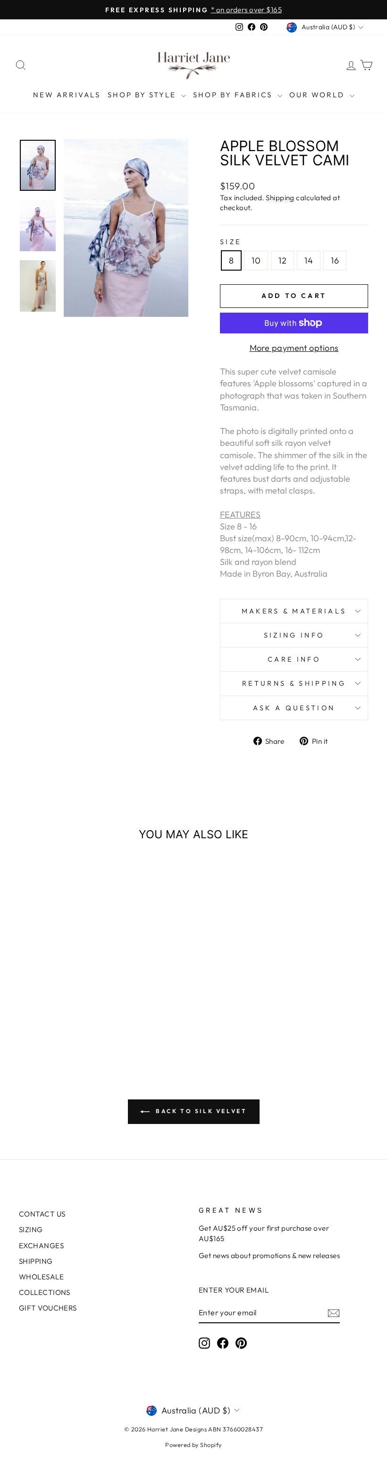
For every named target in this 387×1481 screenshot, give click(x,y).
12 (282, 260)
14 (308, 260)
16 (335, 260)
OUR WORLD (318, 94)
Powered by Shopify (193, 1444)
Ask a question (294, 708)
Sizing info (294, 635)
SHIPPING (36, 1261)
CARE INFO (294, 659)
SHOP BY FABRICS (234, 94)
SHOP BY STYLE (143, 94)
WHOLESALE (41, 1276)
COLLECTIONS (44, 1292)
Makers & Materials (294, 611)
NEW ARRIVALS (67, 94)
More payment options (294, 347)
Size (230, 242)
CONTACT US (42, 1213)
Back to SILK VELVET (200, 1111)
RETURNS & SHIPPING (294, 683)
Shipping (280, 197)
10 (256, 260)
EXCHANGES (41, 1245)
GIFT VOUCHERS (48, 1307)
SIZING (31, 1229)
